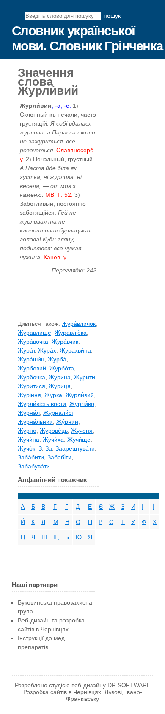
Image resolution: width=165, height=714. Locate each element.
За (48, 448)
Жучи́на (28, 439)
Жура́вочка (33, 341)
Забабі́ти (59, 457)
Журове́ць (54, 430)
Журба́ (57, 359)
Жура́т (26, 350)
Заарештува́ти (75, 448)
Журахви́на (75, 350)
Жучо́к (26, 448)
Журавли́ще (34, 332)
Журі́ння (29, 395)
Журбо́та (62, 368)
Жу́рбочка (31, 377)
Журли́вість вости (42, 403)
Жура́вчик (65, 341)
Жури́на (60, 377)
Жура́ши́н (31, 359)
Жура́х (47, 350)
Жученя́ (82, 430)
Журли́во (81, 403)
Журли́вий (80, 395)
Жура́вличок (79, 323)
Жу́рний (67, 421)
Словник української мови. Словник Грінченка (87, 38)
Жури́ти (84, 377)
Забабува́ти (34, 466)
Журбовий (32, 368)
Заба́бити (31, 457)
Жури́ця (60, 386)
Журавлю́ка (71, 332)
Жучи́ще (79, 439)
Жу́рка (53, 395)
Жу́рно (27, 430)
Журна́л (29, 412)
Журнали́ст (58, 412)
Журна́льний (35, 421)
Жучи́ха (53, 439)
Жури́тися (31, 386)
